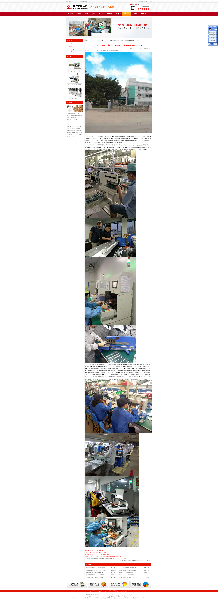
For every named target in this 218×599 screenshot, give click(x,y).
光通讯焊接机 (110, 598)
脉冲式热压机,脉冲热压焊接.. (74, 71)
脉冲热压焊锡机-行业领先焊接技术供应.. (128, 577)
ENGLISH (139, 4)
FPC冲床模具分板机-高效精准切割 (126, 575)
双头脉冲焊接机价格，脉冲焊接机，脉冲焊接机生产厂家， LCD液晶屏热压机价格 (107, 558)
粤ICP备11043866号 (113, 594)
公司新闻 (71, 44)
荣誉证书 (109, 14)
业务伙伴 (115, 591)
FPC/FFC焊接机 (94, 598)
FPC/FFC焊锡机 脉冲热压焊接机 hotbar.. (127, 572)
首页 (91, 40)
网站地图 (129, 596)
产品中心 (101, 14)
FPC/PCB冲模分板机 (85, 598)
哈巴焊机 (127, 598)
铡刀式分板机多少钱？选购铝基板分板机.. (95, 570)
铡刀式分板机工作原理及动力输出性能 (127, 570)
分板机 (86, 14)
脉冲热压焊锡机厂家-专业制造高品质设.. (95, 575)
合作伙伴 (118, 14)
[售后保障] (119, 587)
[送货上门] (98, 587)
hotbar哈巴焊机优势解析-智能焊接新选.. (127, 567)
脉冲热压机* (142, 598)
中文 (133, 4)
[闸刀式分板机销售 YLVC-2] (75, 96)
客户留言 (150, 1)
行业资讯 (71, 46)
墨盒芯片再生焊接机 (119, 598)
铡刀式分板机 (76, 598)
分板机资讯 (71, 49)
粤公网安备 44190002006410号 (125, 594)
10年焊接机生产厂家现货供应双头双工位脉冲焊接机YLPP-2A (137, 560)
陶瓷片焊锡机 (103, 598)
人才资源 (135, 14)
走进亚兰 (78, 14)
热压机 (94, 14)
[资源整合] (140, 587)
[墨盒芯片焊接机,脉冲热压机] (75, 83)
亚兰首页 (70, 14)
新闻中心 (126, 14)
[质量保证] (77, 587)
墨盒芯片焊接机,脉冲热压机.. (74, 84)
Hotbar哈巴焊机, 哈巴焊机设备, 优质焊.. (95, 577)
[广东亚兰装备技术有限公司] (77, 9)
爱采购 (140, 1)
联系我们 (143, 14)
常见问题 (71, 51)
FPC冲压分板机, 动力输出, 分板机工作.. (95, 572)
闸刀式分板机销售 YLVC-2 (75, 98)
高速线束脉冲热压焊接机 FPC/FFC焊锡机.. (95, 567)
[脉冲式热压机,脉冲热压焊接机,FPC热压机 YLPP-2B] (75, 69)
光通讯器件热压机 (134, 598)
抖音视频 (145, 1)
